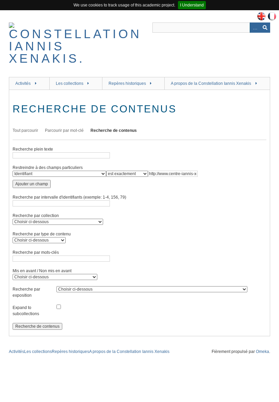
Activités (23, 83)
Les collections (69, 83)
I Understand (192, 5)
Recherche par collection (36, 215)
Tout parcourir (25, 130)
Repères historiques (127, 83)
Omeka (262, 351)
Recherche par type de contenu (42, 234)
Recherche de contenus (114, 130)
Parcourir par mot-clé (64, 130)
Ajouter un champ (31, 184)
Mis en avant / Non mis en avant (42, 270)
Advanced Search (255, 27)
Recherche (265, 27)
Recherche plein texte (33, 149)
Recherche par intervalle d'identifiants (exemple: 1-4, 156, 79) (69, 197)
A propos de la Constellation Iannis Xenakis (211, 83)
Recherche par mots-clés (36, 252)
